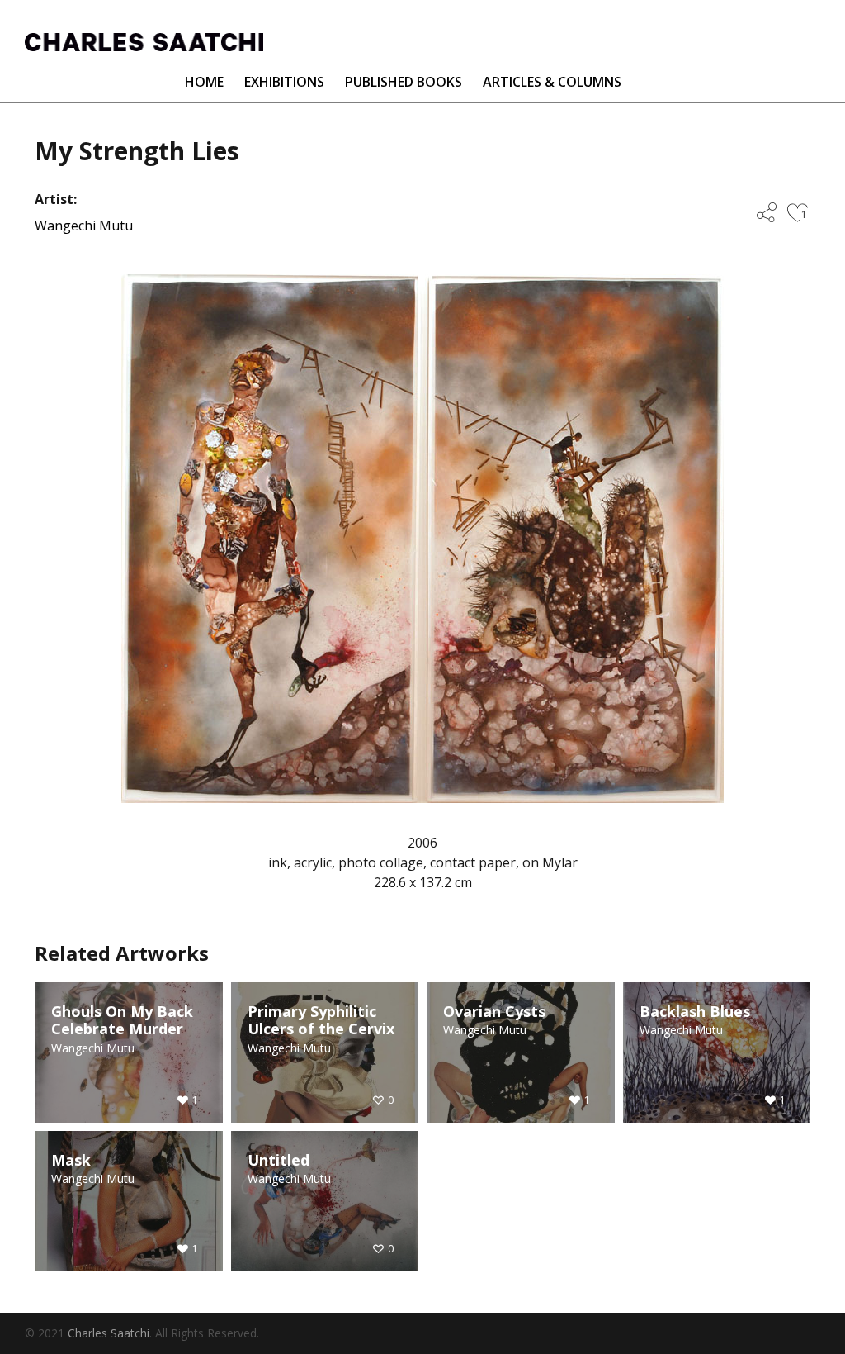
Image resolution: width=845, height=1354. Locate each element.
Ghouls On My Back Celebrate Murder (122, 1020)
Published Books (403, 82)
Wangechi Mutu (84, 225)
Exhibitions (284, 82)
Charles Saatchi (108, 1333)
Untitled (278, 1161)
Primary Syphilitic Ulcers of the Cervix (321, 1020)
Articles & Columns (552, 82)
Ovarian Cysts (494, 1012)
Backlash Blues (695, 1012)
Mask (71, 1161)
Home (204, 82)
